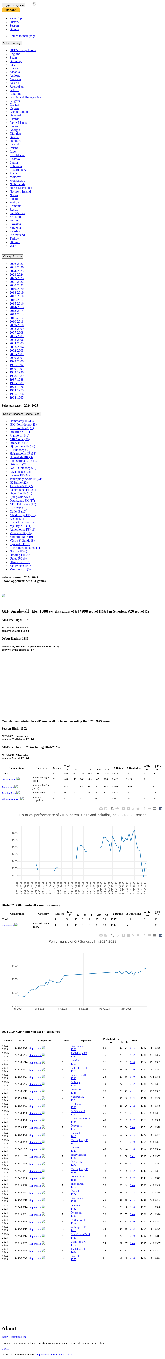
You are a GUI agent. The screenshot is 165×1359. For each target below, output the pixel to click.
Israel (13, 151)
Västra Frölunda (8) (22, 540)
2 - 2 (132, 1105)
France (14, 68)
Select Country (12, 43)
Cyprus (14, 108)
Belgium (15, 93)
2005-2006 (17, 339)
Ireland (14, 148)
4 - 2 (132, 1054)
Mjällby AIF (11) (20, 526)
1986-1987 (17, 383)
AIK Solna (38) (20, 439)
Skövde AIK (77, 1185)
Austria (14, 82)
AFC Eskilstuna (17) (23, 504)
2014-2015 (17, 307)
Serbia (14, 220)
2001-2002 (17, 354)
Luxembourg (18, 169)
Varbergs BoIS (78, 1229)
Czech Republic (20, 111)
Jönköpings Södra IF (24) (26, 479)
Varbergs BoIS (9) (21, 536)
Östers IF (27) (18, 464)
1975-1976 (17, 386)
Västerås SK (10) (21, 533)
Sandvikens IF (78, 1077)
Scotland (15, 216)
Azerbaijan (17, 86)
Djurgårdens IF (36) (22, 446)
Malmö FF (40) (19, 435)
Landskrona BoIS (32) (24, 460)
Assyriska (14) (19, 518)
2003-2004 (17, 347)
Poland (14, 198)
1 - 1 (132, 1047)
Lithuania (16, 166)
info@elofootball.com (14, 1336)
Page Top (16, 18)
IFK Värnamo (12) (22, 522)
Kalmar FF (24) (20, 475)
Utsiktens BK (78, 1106)
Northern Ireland (20, 191)
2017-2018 (17, 296)
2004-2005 (17, 343)
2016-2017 (17, 300)
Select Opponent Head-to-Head (21, 413)
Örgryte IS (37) (19, 442)
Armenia (15, 79)
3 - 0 (132, 1149)
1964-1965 (17, 397)
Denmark (16, 115)
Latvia (14, 162)
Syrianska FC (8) (20, 544)
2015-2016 (17, 303)
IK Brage (75, 1084)
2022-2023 (17, 278)
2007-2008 (17, 332)
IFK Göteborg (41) (22, 428)
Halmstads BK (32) (22, 457)
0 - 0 (132, 1069)
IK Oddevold (78, 1113)
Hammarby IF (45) (22, 421)
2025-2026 (17, 267)
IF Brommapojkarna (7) (25, 547)
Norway (15, 195)
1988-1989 (17, 376)
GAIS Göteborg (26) (23, 468)
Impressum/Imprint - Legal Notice (54, 1354)
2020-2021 (17, 285)
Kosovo (15, 159)
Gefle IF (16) (18, 511)
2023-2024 (17, 274)
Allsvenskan (9, 779)
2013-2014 (17, 310)
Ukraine (15, 242)
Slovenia (15, 227)
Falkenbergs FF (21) (23, 489)
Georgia (15, 130)
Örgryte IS (76, 1127)
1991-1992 (17, 365)
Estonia (14, 119)
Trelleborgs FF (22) (22, 486)
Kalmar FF (76, 1134)
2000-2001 (17, 357)
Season (14, 25)
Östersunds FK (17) (22, 500)
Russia (14, 209)
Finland (14, 126)
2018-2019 (17, 292)
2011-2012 (16, 318)
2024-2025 (17, 271)
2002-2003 (17, 350)
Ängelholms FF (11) (22, 529)
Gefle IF (75, 1149)
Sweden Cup (9, 792)
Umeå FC (76, 1062)
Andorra (15, 75)
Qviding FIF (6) (20, 555)
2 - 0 (132, 1141)
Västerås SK (77, 1098)
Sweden (15, 231)
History (14, 22)
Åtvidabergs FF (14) (23, 515)
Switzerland (17, 235)
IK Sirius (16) (18, 508)
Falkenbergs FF (79, 1069)
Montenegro (17, 180)
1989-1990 (17, 372)
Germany (16, 61)
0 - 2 (132, 1083)
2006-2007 (17, 336)
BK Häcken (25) (20, 471)
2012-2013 (17, 314)
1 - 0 (132, 1062)
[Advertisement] (83, 687)
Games (14, 29)
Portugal (15, 202)
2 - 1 (132, 1091)
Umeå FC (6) (18, 558)
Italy (12, 64)
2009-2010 (17, 325)
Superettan (8, 786)
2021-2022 (17, 281)
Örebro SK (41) (20, 431)
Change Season (12, 256)
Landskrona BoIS (80, 1120)
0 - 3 (132, 1228)
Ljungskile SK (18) (22, 497)
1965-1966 (17, 394)
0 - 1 (132, 1134)
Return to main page (22, 36)
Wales (13, 245)
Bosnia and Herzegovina (25, 97)
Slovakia (15, 224)
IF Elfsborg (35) (20, 450)
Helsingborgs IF (79, 1142)
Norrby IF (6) (18, 551)
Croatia (14, 104)
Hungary (15, 140)
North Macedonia (21, 187)
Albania (15, 72)
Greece (14, 137)
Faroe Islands (18, 122)
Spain (13, 57)
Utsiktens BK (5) (20, 562)
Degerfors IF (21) (21, 493)
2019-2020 (17, 289)
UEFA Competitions (23, 50)
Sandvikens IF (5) (21, 565)
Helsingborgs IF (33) (23, 453)
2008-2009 (17, 328)
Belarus (14, 90)
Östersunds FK (79, 1048)
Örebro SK (76, 1091)
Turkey (14, 238)
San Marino (17, 213)
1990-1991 (17, 368)
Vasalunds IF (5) (20, 569)
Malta (13, 173)
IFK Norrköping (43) (23, 424)
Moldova (15, 177)
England (15, 54)
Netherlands (17, 184)
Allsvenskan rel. (11, 798)
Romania (15, 206)
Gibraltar (15, 133)
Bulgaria (15, 101)
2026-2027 (17, 263)
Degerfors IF (77, 1178)
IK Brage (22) (19, 482)
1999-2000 (17, 361)
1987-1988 (17, 379)
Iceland (14, 144)
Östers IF (75, 1192)
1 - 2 (132, 1098)
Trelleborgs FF (79, 1055)
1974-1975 (17, 390)
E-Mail (5, 1348)
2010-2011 (16, 321)
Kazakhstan (17, 155)
